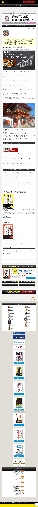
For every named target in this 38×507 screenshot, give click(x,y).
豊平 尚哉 (28, 322)
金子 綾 (29, 310)
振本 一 (29, 307)
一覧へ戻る (19, 259)
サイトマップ (23, 502)
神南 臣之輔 (12, 313)
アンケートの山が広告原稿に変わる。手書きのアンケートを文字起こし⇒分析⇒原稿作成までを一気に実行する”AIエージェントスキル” (19, 493)
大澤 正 (12, 319)
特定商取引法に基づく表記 (16, 502)
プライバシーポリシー (7, 502)
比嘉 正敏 (11, 310)
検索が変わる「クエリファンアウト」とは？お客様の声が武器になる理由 (19, 479)
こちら (9, 253)
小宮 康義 (28, 313)
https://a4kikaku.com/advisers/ (8, 217)
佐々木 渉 (28, 325)
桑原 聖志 (11, 316)
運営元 (2, 502)
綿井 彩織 (11, 325)
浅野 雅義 (11, 307)
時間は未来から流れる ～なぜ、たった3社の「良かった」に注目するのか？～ (19, 473)
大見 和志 (28, 316)
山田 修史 (11, 328)
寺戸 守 (12, 322)
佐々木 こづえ (29, 319)
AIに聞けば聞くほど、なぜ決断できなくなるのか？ (19, 488)
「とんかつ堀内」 (19, 71)
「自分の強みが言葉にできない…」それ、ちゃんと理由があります (19, 483)
